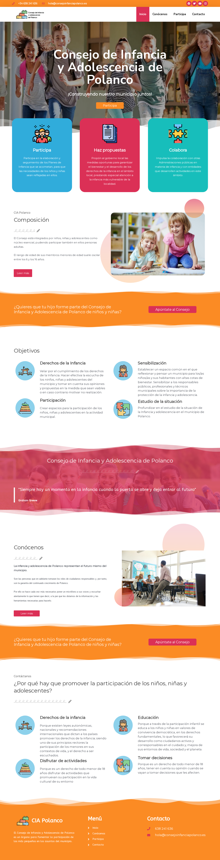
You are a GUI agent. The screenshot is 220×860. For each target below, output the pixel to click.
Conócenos (159, 14)
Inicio (142, 14)
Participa (180, 14)
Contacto (198, 14)
